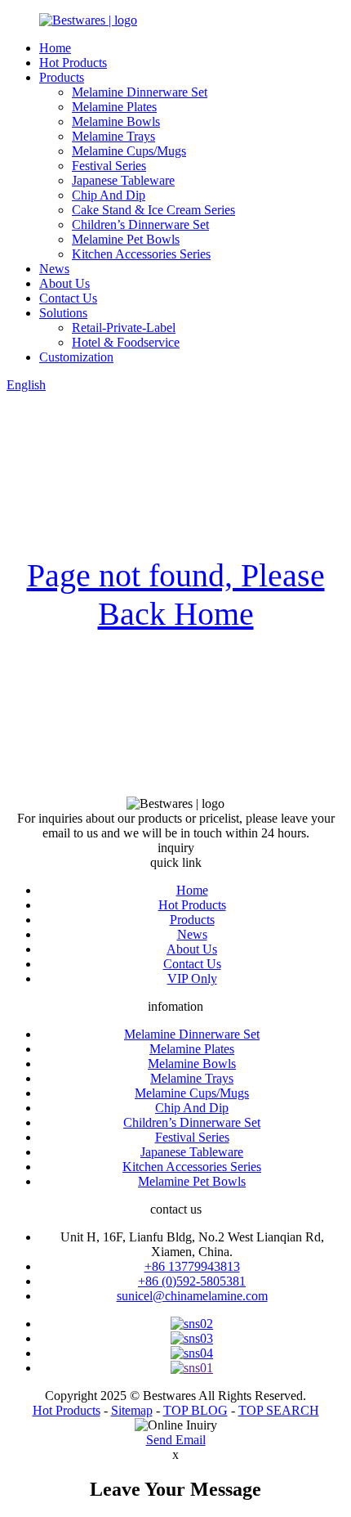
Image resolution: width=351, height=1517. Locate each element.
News (54, 269)
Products (61, 77)
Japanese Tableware (123, 180)
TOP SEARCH (278, 1410)
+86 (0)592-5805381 (192, 1281)
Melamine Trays (113, 136)
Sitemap (132, 1410)
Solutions (63, 313)
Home (55, 48)
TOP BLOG (195, 1410)
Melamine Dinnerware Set (139, 92)
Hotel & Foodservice (126, 342)
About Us (64, 283)
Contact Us (68, 298)
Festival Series (109, 166)
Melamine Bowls (116, 121)
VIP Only (192, 978)
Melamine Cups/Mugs (129, 151)
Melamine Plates (114, 107)
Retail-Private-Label (124, 327)
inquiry (176, 848)
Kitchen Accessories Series (141, 254)
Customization (76, 357)
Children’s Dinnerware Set (140, 224)
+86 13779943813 (192, 1266)
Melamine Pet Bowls (126, 239)
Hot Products (73, 63)
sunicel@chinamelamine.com (192, 1296)
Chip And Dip (108, 195)
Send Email (176, 1440)
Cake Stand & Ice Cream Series (153, 210)
